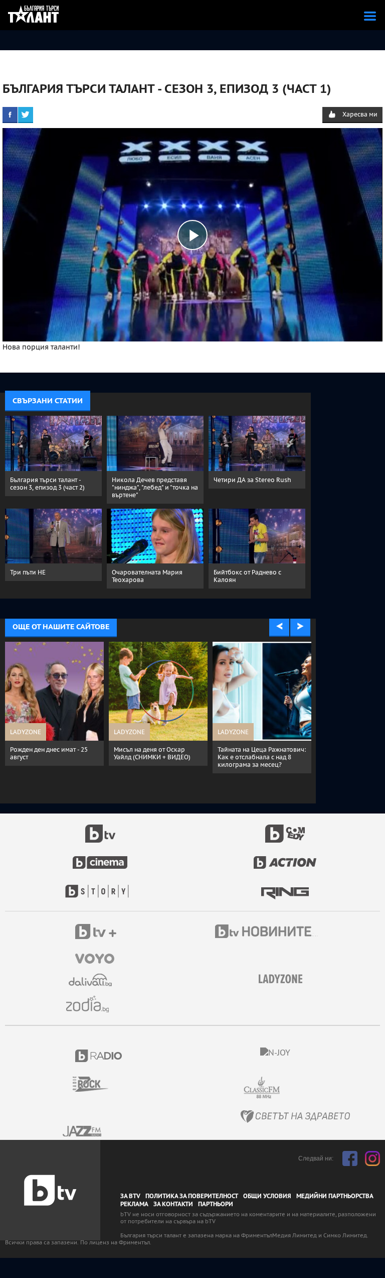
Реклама (134, 1204)
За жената (284, 979)
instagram (372, 1158)
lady (100, 886)
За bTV (130, 1196)
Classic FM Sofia (289, 1088)
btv (100, 828)
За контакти (173, 1204)
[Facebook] (10, 114)
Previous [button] (279, 627)
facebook (349, 1158)
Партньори (215, 1204)
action (285, 857)
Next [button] (300, 627)
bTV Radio (99, 1056)
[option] (89, 704)
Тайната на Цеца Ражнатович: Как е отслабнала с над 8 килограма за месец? (193, 757)
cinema (100, 857)
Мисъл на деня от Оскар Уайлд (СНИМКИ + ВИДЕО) (83, 753)
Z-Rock (96, 1084)
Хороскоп (91, 1004)
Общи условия (267, 1196)
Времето (91, 980)
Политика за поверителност (191, 1196)
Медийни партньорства (334, 1196)
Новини (267, 932)
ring (285, 886)
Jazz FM (83, 1131)
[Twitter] (25, 114)
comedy (285, 828)
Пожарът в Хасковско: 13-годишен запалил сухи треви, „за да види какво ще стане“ (296, 757)
